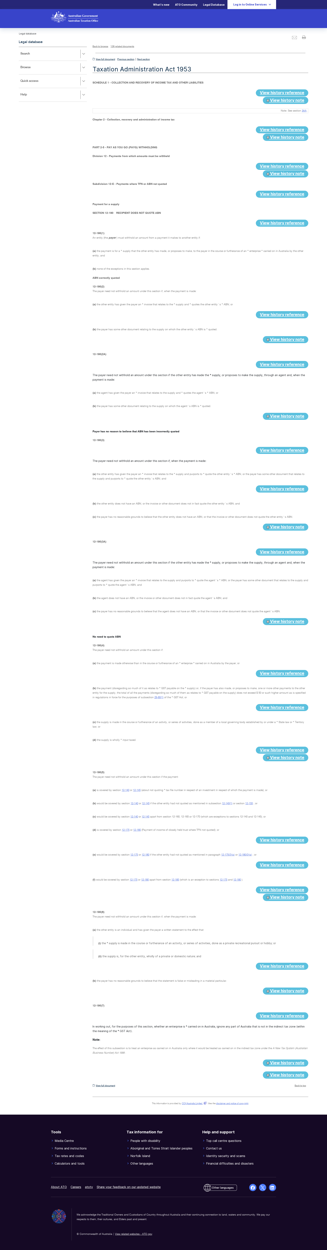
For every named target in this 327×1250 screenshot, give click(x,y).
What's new (161, 4)
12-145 (137, 790)
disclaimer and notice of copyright (232, 1103)
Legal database (31, 42)
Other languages (223, 1187)
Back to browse (100, 46)
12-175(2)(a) (228, 854)
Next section (143, 59)
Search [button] (30, 56)
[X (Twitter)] (262, 1187)
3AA (304, 110)
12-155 (249, 803)
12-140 (125, 790)
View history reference (282, 92)
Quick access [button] (34, 83)
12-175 (125, 830)
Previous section (125, 59)
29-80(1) (159, 697)
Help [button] (29, 97)
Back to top (300, 1086)
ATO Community (186, 4)
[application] (53, 74)
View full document (105, 59)
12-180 (137, 830)
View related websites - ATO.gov (133, 1234)
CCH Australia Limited (193, 1103)
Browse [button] (31, 70)
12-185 (175, 879)
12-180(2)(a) (245, 854)
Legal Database (214, 4)
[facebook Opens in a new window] (252, 1187)
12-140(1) (227, 803)
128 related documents (122, 46)
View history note (286, 100)
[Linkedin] (272, 1187)
